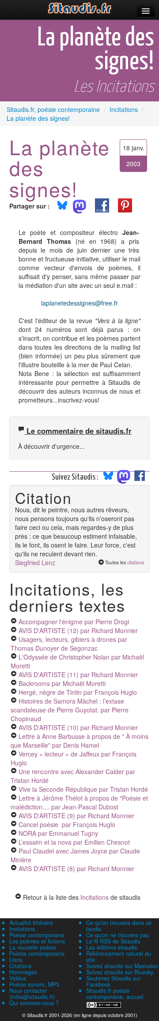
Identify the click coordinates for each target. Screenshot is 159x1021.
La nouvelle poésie (32, 947)
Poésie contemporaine (36, 935)
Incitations (94, 897)
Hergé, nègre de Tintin (78, 692)
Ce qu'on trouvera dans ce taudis (118, 926)
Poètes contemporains (36, 954)
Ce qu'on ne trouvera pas (117, 935)
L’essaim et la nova (74, 842)
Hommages (23, 972)
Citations (20, 966)
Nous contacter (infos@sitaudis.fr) (32, 994)
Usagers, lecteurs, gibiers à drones (69, 643)
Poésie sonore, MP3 (34, 984)
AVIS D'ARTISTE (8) (76, 868)
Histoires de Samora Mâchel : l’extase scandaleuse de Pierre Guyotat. (70, 710)
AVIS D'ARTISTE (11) (78, 674)
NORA (58, 833)
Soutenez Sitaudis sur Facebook (113, 981)
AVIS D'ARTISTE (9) (76, 815)
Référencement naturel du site (118, 957)
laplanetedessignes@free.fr (79, 302)
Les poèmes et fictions (37, 941)
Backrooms (62, 683)
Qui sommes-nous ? (34, 1003)
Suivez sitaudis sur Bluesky (119, 972)
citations (135, 562)
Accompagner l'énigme (74, 621)
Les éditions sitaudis (111, 947)
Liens (16, 960)
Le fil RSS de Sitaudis (113, 941)
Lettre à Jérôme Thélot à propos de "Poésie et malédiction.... (79, 802)
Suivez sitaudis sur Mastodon (122, 966)
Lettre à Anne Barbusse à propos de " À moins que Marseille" (79, 740)
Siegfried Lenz (35, 562)
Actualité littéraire (31, 923)
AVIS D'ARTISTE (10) (78, 727)
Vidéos (17, 978)
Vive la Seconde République (83, 789)
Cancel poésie (67, 824)
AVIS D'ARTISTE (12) (78, 630)
